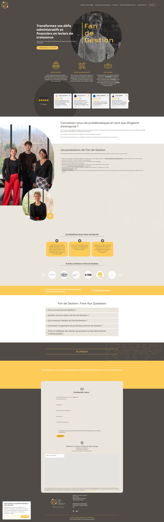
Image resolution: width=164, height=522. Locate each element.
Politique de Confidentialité (87, 517)
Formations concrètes (67, 170)
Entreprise (59, 404)
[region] (17, 510)
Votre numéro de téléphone (63, 410)
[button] (128, 101)
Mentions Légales (74, 517)
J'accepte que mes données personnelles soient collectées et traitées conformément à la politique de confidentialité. (79, 431)
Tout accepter (25, 516)
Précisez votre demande (62, 422)
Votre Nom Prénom (61, 399)
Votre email (59, 416)
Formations (115, 5)
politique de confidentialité (90, 490)
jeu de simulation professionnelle (113, 158)
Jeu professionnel (141, 5)
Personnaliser (8, 516)
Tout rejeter (16, 516)
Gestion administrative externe (127, 5)
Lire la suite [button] (57, 106)
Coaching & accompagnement (102, 5)
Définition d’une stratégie (87, 5)
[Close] (29, 502)
